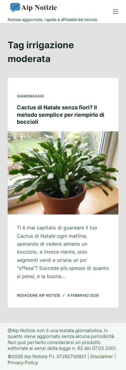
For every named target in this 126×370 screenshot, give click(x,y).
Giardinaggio (30, 96)
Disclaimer (101, 356)
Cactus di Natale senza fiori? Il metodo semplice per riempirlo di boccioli (60, 114)
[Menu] (115, 11)
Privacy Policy (23, 362)
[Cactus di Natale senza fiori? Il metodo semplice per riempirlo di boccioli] (63, 172)
